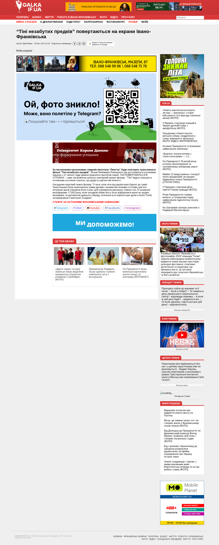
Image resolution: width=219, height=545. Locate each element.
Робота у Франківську (190, 536)
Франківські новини (135, 536)
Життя (49, 17)
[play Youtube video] (182, 335)
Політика (22, 17)
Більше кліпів (182, 349)
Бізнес (36, 17)
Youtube (94, 208)
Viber (78, 208)
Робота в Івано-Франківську (76, 17)
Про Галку (128, 17)
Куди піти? (73, 22)
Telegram (62, 208)
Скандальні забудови (169, 539)
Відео (114, 17)
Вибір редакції (24, 50)
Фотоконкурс (116, 22)
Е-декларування (51, 22)
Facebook (113, 208)
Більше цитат (182, 385)
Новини (117, 536)
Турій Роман (27, 44)
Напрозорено (93, 22)
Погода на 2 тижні (182, 396)
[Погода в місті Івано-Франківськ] (182, 393)
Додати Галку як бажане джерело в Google (102, 43)
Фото (103, 17)
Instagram (133, 208)
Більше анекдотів (182, 310)
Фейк (144, 22)
